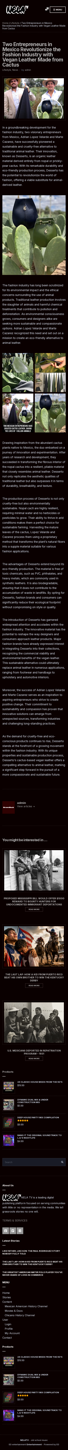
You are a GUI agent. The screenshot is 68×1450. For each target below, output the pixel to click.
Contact (7, 1337)
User (5, 1319)
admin (28, 69)
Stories (6, 1297)
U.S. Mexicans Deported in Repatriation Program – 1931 (34, 1052)
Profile (9, 1328)
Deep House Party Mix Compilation (38, 1117)
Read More (34, 909)
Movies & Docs (14, 1310)
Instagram (20, 1230)
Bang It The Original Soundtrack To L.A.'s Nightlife (39, 1136)
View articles (25, 806)
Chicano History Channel (20, 1315)
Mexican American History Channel (26, 1306)
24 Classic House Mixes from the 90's (39, 1082)
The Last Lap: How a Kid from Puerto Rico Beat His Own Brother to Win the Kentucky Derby (34, 977)
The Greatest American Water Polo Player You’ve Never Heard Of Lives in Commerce (32, 1273)
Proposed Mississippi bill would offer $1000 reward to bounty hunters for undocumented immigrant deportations (34, 901)
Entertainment (34, 1444)
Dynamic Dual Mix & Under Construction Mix (32, 1101)
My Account (12, 1333)
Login (8, 1324)
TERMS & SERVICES (14, 1220)
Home (5, 23)
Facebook (5, 1230)
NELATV (24, 1440)
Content (7, 1301)
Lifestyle (15, 23)
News (15, 69)
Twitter (12, 1230)
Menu (58, 9)
